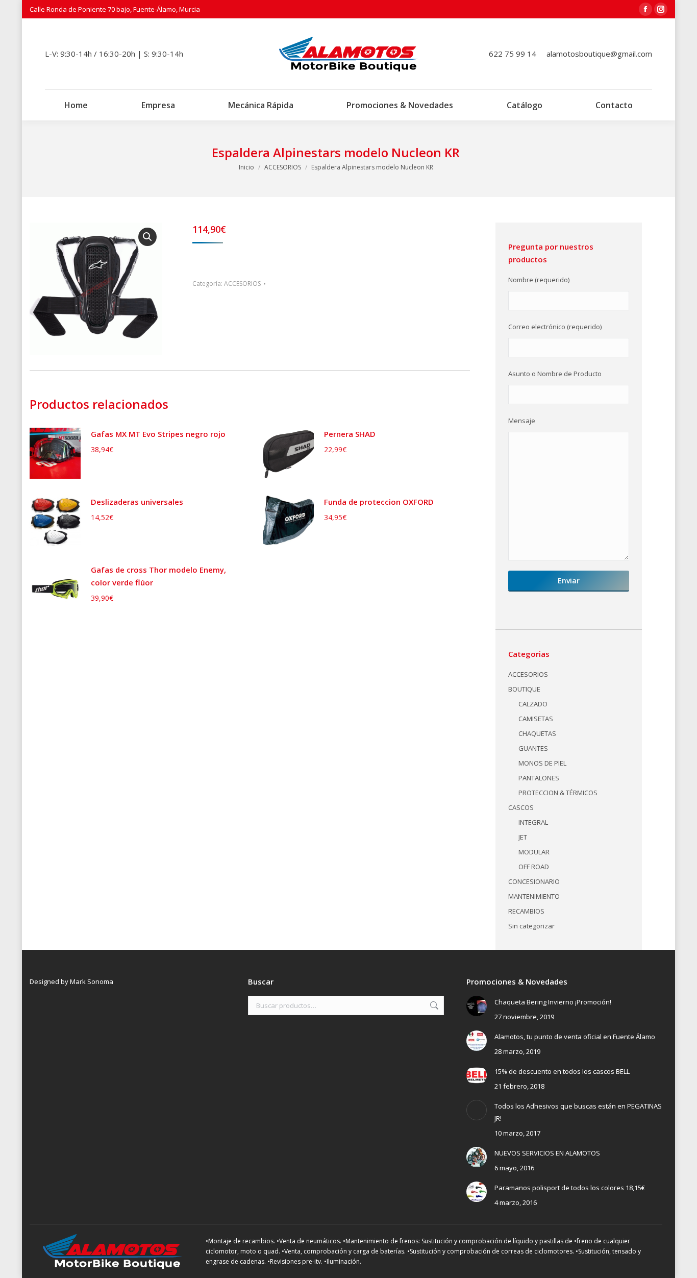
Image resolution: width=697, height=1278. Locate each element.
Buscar (433, 1005)
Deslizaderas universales (137, 502)
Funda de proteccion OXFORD (379, 502)
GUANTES (533, 748)
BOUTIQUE (524, 689)
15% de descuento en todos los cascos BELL (562, 1071)
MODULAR (534, 851)
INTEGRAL (533, 822)
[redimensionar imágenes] (476, 1006)
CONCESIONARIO (534, 881)
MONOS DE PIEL (542, 763)
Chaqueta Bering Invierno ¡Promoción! (552, 1001)
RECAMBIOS (526, 911)
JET (522, 837)
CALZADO (532, 703)
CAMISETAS (535, 718)
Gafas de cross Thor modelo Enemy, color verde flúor (158, 575)
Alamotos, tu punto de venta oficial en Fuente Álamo (574, 1036)
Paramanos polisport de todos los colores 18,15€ (569, 1187)
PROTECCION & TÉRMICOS (558, 792)
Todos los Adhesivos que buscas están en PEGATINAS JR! (578, 1112)
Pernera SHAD (350, 434)
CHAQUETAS (537, 733)
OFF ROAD (533, 866)
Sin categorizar (531, 925)
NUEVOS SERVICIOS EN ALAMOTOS (547, 1153)
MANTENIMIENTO (534, 896)
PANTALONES (538, 777)
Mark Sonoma (91, 981)
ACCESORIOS (242, 283)
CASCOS (521, 807)
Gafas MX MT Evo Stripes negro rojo (158, 434)
